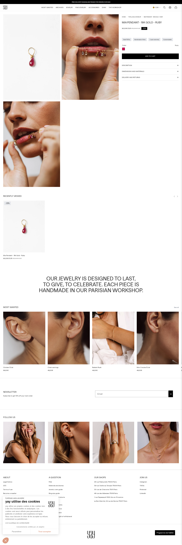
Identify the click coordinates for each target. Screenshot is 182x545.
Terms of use (8, 490)
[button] (5, 540)
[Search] (164, 7)
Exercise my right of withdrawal (60, 516)
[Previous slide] (174, 197)
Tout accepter (44, 531)
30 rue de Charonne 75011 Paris (105, 490)
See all (176, 307)
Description (127, 65)
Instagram (143, 482)
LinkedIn (143, 493)
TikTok (142, 486)
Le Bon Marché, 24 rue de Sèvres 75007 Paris (110, 501)
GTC (4, 486)
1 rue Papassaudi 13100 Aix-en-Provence (108, 497)
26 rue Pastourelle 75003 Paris (105, 482)
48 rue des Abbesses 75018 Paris (106, 493)
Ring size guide (54, 493)
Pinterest (143, 490)
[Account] (170, 7)
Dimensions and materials (133, 71)
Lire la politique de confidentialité (17, 523)
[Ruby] (123, 49)
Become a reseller (10, 493)
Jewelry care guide (56, 490)
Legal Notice (7, 482)
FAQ (50, 482)
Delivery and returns (131, 77)
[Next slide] (177, 197)
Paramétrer (16, 531)
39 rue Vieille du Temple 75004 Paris (107, 486)
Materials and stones (56, 486)
